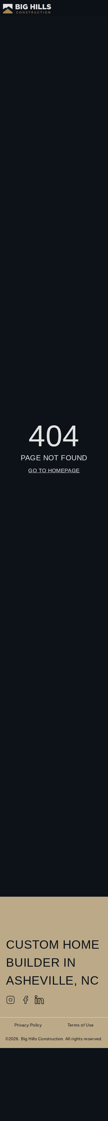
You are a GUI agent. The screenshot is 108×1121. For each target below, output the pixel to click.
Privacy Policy (28, 1025)
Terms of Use (81, 1025)
